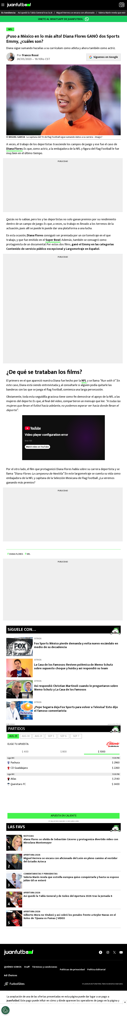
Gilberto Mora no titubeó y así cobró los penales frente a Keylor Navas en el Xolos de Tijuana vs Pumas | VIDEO (69, 916)
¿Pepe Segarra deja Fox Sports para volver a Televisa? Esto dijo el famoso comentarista (76, 709)
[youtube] (121, 952)
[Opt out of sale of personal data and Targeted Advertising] (5, 1010)
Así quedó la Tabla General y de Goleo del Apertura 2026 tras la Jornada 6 (67, 896)
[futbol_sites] (14, 983)
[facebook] (101, 952)
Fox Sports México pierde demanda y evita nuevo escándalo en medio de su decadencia (76, 645)
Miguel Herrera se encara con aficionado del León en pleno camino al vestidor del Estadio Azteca (70, 860)
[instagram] (108, 952)
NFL (84, 380)
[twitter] (114, 952)
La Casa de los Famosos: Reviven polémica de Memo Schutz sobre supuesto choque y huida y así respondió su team (73, 666)
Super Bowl (53, 240)
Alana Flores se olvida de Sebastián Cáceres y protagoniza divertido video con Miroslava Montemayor (70, 841)
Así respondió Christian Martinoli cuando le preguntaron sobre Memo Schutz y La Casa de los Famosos (76, 688)
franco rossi (30, 55)
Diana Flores (14, 148)
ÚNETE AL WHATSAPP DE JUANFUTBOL (60, 19)
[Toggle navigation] (2, 5)
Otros (38, 638)
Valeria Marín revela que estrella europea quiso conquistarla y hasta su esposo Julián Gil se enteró (71, 879)
